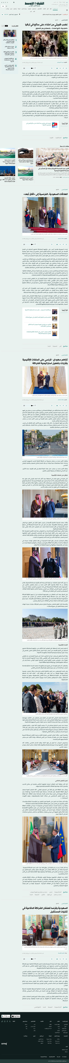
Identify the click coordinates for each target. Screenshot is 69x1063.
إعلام (34, 1030)
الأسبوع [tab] (3, 25)
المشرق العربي (64, 1030)
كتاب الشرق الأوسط (48, 1028)
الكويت (51, 138)
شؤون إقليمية (65, 1032)
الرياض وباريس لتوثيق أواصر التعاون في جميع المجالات (38, 317)
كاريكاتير (50, 1026)
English (64, 2)
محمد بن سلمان (57, 894)
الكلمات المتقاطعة (65, 1049)
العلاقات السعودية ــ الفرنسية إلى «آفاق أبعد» (46, 194)
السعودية (55, 346)
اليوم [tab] (6, 25)
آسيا (59, 1028)
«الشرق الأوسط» (61, 953)
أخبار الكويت (58, 138)
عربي (67, 2)
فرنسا (49, 346)
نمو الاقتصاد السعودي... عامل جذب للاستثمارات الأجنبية (9, 60)
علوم (26, 1026)
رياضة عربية (49, 1041)
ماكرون (43, 894)
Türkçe (60, 2)
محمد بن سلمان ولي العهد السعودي (38, 892)
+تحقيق (42, 1043)
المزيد (31, 11)
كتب (34, 1024)
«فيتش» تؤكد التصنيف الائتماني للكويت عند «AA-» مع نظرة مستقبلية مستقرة (7, 179)
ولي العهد (49, 894)
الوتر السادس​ (33, 1026)
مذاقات (58, 1039)
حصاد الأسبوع (41, 1039)
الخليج (56, 20)
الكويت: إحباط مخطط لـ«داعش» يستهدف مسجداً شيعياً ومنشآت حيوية (9, 161)
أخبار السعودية (58, 892)
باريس (50, 892)
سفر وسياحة (57, 1041)
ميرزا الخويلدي (60, 62)
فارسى (55, 2)
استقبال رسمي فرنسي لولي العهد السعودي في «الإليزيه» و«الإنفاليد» (8, 41)
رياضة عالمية (49, 1043)
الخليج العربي (37, 1007)
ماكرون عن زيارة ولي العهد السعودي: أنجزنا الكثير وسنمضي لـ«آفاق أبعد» (8, 53)
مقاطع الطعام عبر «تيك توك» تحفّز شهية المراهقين (50, 14)
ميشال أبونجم (61, 238)
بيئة (26, 1028)
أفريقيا (58, 1030)
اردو (57, 2)
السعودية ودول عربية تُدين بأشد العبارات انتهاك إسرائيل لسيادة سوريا (25, 161)
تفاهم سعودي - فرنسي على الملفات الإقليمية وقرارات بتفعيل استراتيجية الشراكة (9, 68)
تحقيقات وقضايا (40, 1041)
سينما (34, 1028)
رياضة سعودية (49, 1039)
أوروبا (59, 1026)
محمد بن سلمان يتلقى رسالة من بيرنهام (9, 47)
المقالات (50, 1024)
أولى (60, 346)
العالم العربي (64, 20)
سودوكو (66, 1051)
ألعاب (34, 11)
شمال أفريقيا (64, 1028)
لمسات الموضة (57, 1043)
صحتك (26, 1024)
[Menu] (67, 10)
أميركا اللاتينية (57, 1032)
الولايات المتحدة (57, 1024)
